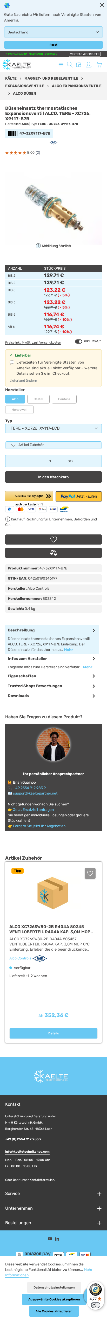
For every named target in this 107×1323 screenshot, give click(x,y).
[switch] (78, 341)
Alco (15, 399)
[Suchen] (70, 64)
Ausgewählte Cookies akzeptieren (54, 1299)
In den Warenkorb (53, 477)
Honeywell (23, 411)
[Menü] (61, 64)
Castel (42, 400)
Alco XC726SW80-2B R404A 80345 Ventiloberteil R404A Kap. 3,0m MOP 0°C (49, 929)
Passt (53, 44)
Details (53, 1033)
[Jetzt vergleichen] (79, 64)
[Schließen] (102, 5)
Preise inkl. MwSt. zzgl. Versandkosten (33, 342)
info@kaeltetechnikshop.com (27, 1151)
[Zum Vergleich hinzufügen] (53, 553)
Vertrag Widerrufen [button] (84, 54)
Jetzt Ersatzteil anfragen (33, 809)
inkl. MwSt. (88, 341)
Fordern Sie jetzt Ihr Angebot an (39, 826)
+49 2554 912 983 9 (29, 788)
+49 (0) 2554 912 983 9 (23, 1139)
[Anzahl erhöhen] (96, 461)
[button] (29, 499)
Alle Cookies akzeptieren (54, 1311)
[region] (53, 208)
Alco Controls (20, 958)
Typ (8, 420)
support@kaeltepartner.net (35, 793)
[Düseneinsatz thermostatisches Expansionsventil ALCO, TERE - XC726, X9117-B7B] (53, 208)
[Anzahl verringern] (10, 461)
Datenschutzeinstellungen (54, 1287)
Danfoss (67, 400)
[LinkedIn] (57, 1239)
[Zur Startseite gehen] (17, 64)
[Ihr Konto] (88, 64)
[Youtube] (50, 1239)
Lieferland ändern (23, 380)
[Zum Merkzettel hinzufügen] (53, 539)
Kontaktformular (42, 1180)
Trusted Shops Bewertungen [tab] (35, 686)
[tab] (52, 639)
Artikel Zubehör (31, 445)
